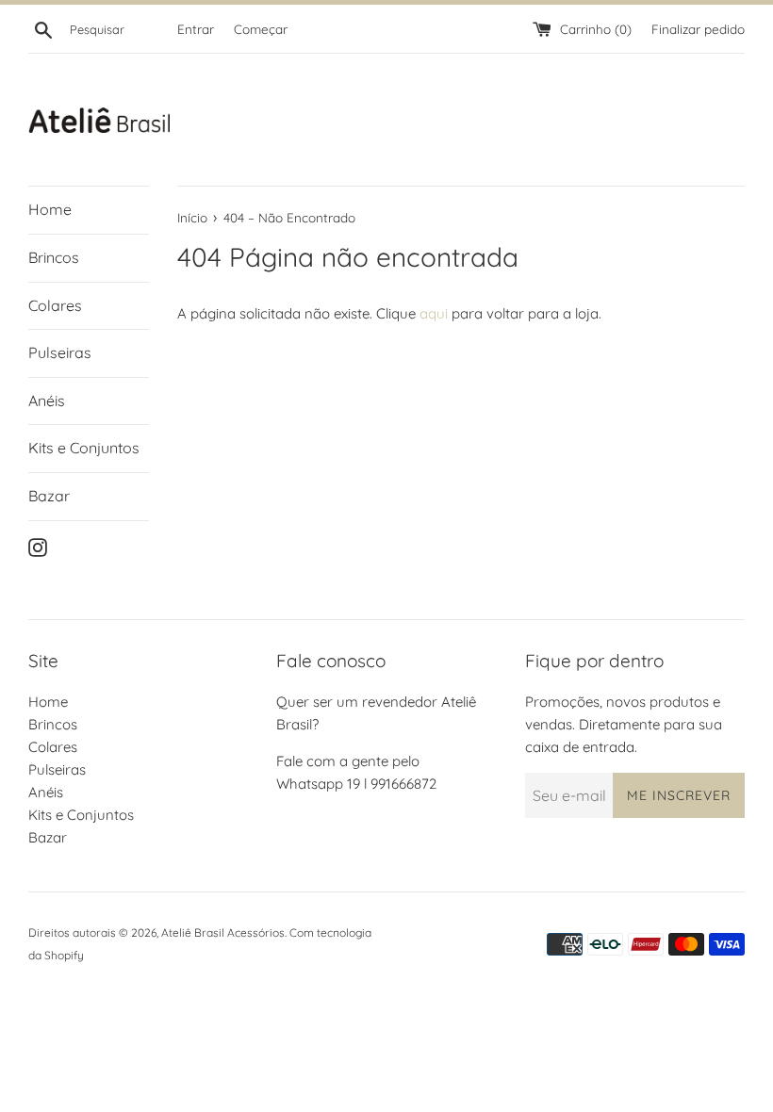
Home (50, 209)
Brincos (53, 257)
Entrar (195, 29)
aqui (433, 313)
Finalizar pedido (698, 29)
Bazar (49, 495)
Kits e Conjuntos (84, 447)
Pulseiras (59, 352)
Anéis (46, 400)
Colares (55, 305)
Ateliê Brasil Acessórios (223, 932)
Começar (261, 29)
